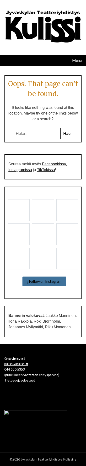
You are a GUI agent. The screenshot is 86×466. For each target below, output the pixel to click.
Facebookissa (54, 164)
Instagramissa (20, 170)
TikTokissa (46, 170)
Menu (77, 60)
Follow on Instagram (44, 281)
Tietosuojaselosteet (19, 380)
